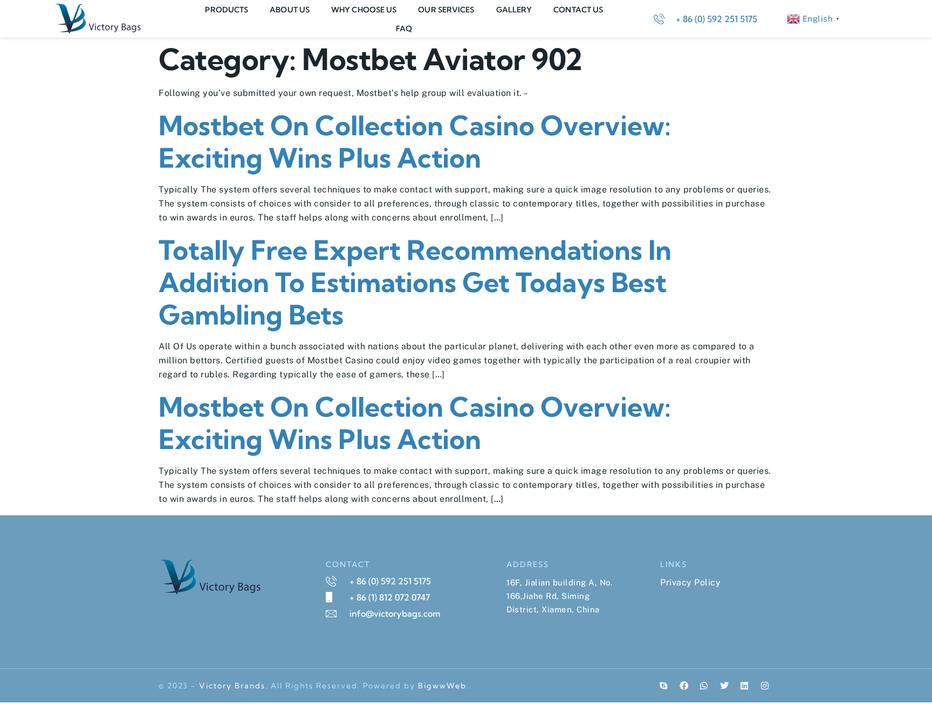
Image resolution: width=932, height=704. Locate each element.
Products (226, 10)
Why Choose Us (363, 10)
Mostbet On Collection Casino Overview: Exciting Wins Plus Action (415, 142)
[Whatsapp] (704, 685)
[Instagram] (764, 685)
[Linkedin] (744, 685)
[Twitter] (724, 685)
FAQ (404, 28)
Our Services (446, 10)
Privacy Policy (690, 582)
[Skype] (664, 685)
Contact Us (578, 10)
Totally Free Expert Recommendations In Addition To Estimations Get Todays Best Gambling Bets (415, 282)
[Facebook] (684, 685)
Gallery (514, 10)
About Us (290, 10)
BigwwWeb (442, 686)
